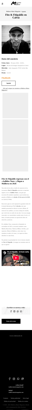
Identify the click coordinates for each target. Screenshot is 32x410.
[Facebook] (11, 312)
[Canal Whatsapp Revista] (17, 312)
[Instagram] (14, 312)
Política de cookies (23, 401)
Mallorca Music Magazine (13, 11)
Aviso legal (26, 398)
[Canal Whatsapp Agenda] (21, 312)
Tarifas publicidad (15, 398)
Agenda (24, 11)
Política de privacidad (10, 401)
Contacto (5, 398)
